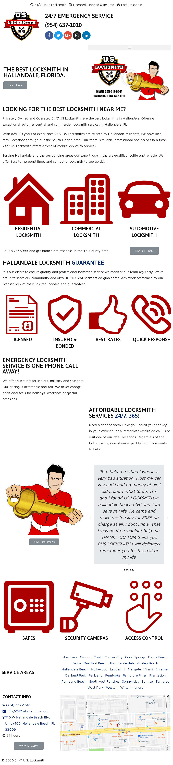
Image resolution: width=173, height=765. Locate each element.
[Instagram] (77, 35)
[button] (15, 85)
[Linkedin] (86, 35)
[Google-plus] (68, 35)
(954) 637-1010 (63, 25)
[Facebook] (49, 35)
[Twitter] (58, 35)
